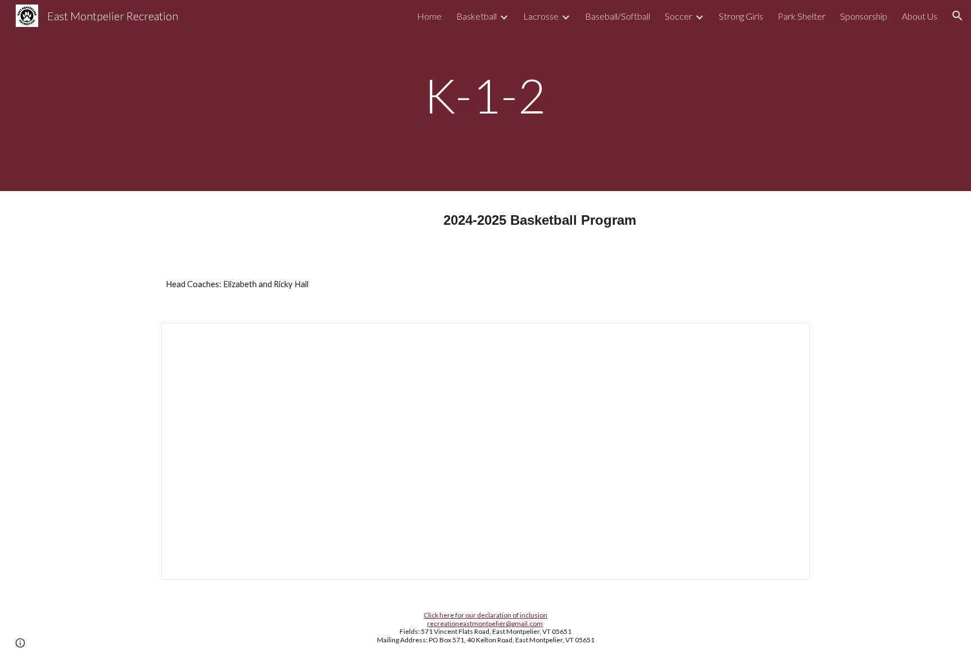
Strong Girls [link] (741, 16)
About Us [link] (919, 16)
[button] (957, 15)
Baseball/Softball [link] (617, 16)
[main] (485, 95)
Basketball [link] (476, 16)
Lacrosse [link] (541, 16)
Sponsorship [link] (863, 16)
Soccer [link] (678, 16)
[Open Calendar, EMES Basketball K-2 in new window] (788, 337)
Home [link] (429, 16)
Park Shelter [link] (801, 16)
